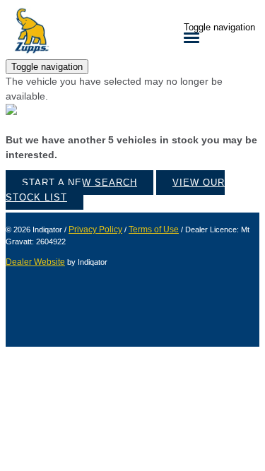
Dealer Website (35, 262)
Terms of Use (154, 229)
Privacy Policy (95, 229)
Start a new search (79, 182)
